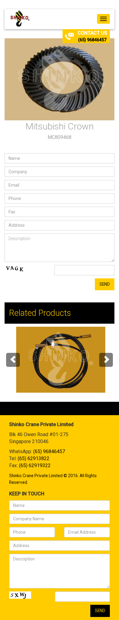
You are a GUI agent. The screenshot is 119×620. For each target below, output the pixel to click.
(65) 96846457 (92, 39)
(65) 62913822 (33, 458)
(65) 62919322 (35, 465)
